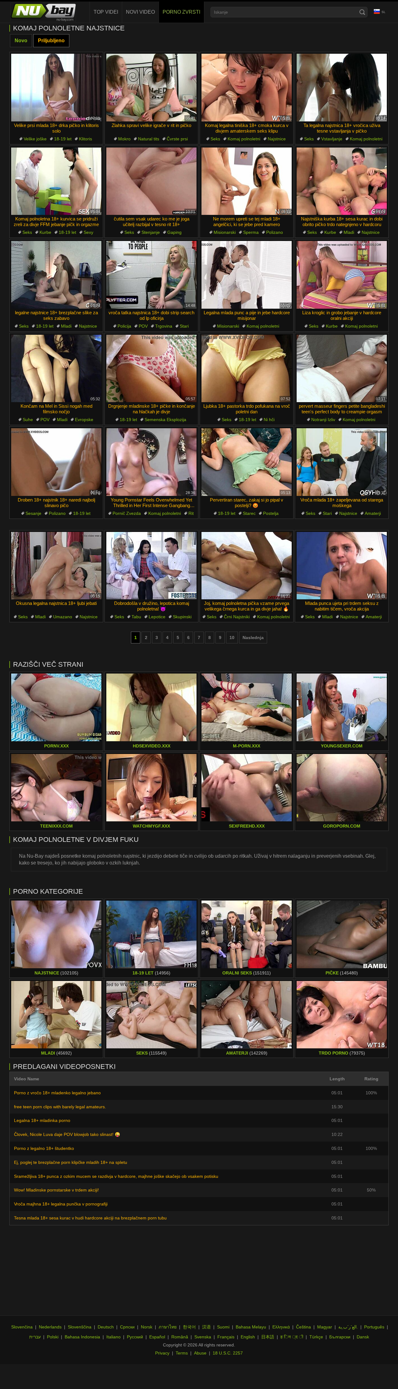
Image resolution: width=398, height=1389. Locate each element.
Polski (52, 1336)
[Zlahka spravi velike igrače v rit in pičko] (151, 87)
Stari (184, 326)
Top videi (106, 12)
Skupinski (182, 616)
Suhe (28, 419)
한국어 (189, 1326)
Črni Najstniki (237, 616)
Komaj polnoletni (244, 138)
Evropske (84, 419)
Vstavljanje (331, 138)
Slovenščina (79, 1326)
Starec (249, 513)
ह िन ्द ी (291, 1336)
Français (225, 1336)
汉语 (206, 1326)
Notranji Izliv (323, 419)
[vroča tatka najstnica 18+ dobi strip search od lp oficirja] (151, 275)
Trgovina (163, 326)
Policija (124, 326)
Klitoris (85, 138)
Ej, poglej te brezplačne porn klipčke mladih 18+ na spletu (70, 1162)
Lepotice (157, 616)
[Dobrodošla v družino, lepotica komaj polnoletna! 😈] (151, 566)
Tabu (136, 616)
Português (374, 1326)
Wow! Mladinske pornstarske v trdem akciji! (56, 1189)
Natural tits (148, 138)
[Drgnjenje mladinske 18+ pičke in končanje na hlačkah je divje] (151, 368)
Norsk (146, 1326)
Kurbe (45, 232)
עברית (35, 1336)
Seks (215, 138)
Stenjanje (150, 232)
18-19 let (63, 138)
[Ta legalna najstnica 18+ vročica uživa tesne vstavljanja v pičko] (342, 87)
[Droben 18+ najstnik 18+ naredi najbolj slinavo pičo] (56, 462)
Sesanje (33, 513)
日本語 (267, 1336)
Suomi (223, 1326)
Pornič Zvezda (127, 513)
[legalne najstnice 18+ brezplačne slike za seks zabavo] (56, 275)
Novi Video (140, 12)
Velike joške (35, 138)
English (248, 1336)
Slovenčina (22, 1326)
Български (339, 1336)
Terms (182, 1352)
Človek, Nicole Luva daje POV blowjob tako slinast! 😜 (67, 1134)
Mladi (349, 232)
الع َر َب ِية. (348, 1326)
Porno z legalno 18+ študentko (44, 1148)
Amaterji (373, 513)
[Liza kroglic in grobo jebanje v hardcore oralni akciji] (342, 275)
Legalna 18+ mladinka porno (42, 1120)
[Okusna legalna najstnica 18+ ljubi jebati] (56, 566)
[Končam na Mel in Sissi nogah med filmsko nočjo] (56, 368)
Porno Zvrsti (181, 12)
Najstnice (277, 138)
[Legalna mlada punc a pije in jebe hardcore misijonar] (246, 275)
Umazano (62, 616)
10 (231, 637)
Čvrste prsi (177, 138)
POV (143, 326)
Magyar (324, 1326)
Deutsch (106, 1326)
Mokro (124, 138)
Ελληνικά (281, 1326)
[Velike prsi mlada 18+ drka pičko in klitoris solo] (56, 87)
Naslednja (253, 637)
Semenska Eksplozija (165, 419)
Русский (135, 1336)
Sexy (88, 232)
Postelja (271, 513)
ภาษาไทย (168, 1326)
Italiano (113, 1336)
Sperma (251, 232)
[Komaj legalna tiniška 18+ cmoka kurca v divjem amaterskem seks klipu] (246, 87)
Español (157, 1336)
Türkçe (316, 1336)
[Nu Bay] (43, 12)
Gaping (174, 232)
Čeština (303, 1326)
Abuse (200, 1352)
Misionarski (225, 232)
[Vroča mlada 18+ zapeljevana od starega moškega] (342, 462)
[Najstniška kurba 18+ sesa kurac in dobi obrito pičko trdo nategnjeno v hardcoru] (342, 181)
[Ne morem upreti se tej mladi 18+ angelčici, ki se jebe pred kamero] (246, 181)
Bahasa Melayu (251, 1326)
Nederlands (50, 1326)
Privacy (162, 1352)
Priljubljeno (51, 40)
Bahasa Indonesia (82, 1336)
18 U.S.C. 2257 (228, 1352)
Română (179, 1336)
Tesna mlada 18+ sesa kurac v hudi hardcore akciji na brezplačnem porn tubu (90, 1217)
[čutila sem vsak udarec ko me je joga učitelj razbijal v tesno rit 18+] (151, 181)
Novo (21, 40)
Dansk (363, 1336)
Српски (127, 1326)
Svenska (202, 1336)
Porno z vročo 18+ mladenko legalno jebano (57, 1092)
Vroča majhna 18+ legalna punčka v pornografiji (61, 1203)
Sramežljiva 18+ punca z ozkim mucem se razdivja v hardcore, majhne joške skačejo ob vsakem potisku (116, 1176)
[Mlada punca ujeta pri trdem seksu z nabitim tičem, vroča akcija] (342, 566)
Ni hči (269, 419)
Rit (191, 513)
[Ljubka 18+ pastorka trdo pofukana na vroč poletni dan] (246, 368)
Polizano (274, 232)
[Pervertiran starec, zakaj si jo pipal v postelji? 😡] (246, 462)
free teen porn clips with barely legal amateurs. (60, 1106)
